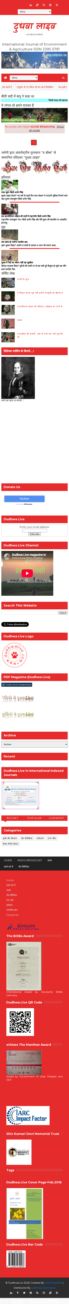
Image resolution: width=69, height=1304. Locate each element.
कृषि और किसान (10, 838)
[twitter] (24, 1292)
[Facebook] (11, 3)
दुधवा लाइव (34, 27)
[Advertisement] (34, 443)
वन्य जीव (10, 900)
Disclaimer (12, 915)
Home (8, 860)
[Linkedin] (17, 3)
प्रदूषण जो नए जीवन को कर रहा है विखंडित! (22, 87)
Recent (12, 818)
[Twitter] (24, 3)
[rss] (56, 5)
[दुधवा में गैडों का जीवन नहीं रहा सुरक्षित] (9, 255)
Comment (56, 818)
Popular (34, 818)
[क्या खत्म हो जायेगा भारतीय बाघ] (9, 234)
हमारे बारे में (8, 866)
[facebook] (17, 1292)
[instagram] (43, 5)
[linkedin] (30, 5)
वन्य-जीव (52, 838)
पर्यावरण (40, 838)
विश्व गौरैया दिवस (10, 844)
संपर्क (19, 320)
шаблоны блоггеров (43, 1287)
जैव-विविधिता (27, 838)
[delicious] (37, 5)
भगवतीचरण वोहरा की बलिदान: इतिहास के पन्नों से (39, 306)
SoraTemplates (53, 1282)
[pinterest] (50, 5)
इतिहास (9, 905)
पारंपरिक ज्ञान (11, 909)
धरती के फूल (23, 279)
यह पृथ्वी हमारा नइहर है (55, 87)
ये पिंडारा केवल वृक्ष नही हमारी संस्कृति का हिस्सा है (40, 292)
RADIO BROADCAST (29, 860)
